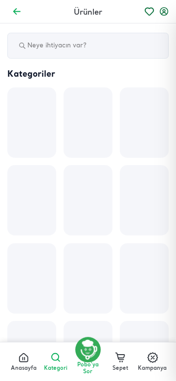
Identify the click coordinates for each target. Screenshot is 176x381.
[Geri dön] (16, 11)
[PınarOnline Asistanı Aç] (88, 349)
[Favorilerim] (149, 11)
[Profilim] (164, 11)
